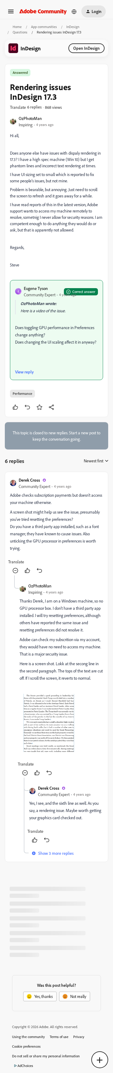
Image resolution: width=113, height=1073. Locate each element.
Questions (20, 32)
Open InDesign (86, 48)
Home (17, 26)
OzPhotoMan (30, 118)
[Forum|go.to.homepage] (43, 11)
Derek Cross (29, 480)
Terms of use (59, 1036)
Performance (22, 393)
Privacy (78, 1036)
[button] (10, 13)
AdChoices (25, 1065)
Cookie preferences (26, 1046)
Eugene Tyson (36, 288)
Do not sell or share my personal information (46, 1056)
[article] (56, 526)
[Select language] (74, 11)
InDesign (72, 26)
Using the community (28, 1036)
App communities (44, 26)
